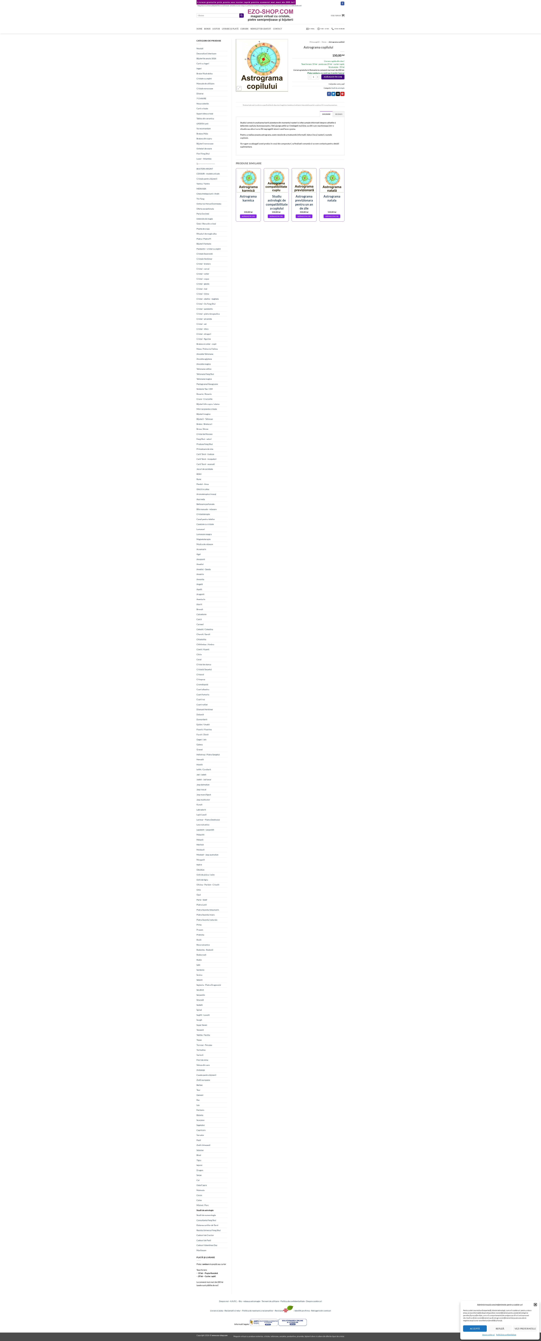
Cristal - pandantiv (205, 309)
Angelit (200, 584)
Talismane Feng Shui (205, 374)
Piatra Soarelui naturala (207, 920)
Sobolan (200, 1150)
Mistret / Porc (203, 1205)
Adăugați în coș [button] (248, 216)
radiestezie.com (296, 5)
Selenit (199, 980)
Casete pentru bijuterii (206, 1075)
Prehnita (200, 935)
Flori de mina (202, 1060)
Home (199, 29)
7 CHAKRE (201, 98)
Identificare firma (302, 1310)
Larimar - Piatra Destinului (208, 819)
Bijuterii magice (203, 414)
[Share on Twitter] (333, 94)
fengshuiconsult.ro (268, 5)
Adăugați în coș (333, 77)
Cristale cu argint (204, 78)
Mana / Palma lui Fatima (207, 349)
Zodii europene (203, 1080)
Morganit (201, 860)
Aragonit (200, 594)
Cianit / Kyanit (203, 649)
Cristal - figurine (204, 339)
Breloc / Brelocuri (204, 424)
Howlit (200, 764)
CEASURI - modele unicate (208, 173)
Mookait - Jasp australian (207, 854)
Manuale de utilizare (205, 83)
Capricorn (201, 1130)
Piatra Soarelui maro (206, 915)
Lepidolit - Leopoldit (205, 829)
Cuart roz (201, 699)
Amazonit (201, 559)
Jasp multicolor (203, 799)
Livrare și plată (230, 29)
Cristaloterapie (203, 514)
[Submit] (241, 15)
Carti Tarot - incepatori (207, 459)
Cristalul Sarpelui (204, 669)
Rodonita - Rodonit (205, 950)
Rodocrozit (201, 955)
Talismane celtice (204, 369)
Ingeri (199, 68)
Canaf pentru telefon (206, 519)
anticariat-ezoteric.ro (254, 5)
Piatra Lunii (202, 904)
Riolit (199, 940)
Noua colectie (203, 103)
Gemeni (200, 1095)
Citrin (199, 654)
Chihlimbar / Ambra (205, 644)
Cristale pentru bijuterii (207, 179)
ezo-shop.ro (242, 5)
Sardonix (200, 970)
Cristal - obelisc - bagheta (208, 299)
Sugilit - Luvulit (203, 1015)
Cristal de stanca (204, 664)
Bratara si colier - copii (206, 344)
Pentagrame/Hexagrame (207, 384)
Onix (199, 890)
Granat (200, 749)
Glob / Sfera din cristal (206, 223)
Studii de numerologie (206, 1215)
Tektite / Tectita (203, 1035)
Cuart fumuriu (203, 694)
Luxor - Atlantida (204, 158)
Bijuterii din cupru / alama (208, 404)
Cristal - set (202, 324)
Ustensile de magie (205, 219)
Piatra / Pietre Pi (204, 239)
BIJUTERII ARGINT (205, 169)
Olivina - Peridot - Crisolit (208, 884)
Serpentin (201, 995)
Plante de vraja (203, 229)
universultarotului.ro (283, 5)
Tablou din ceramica (205, 118)
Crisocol (200, 674)
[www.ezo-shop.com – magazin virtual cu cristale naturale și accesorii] (270, 15)
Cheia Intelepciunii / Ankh (208, 193)
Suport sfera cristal (205, 113)
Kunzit (199, 804)
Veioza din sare (203, 1065)
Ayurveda (201, 499)
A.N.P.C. (233, 1301)
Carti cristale (202, 108)
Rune (199, 479)
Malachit (200, 834)
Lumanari (201, 529)
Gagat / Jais (201, 739)
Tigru (199, 1160)
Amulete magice (204, 364)
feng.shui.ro (201, 5)
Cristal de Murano (204, 434)
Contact (277, 29)
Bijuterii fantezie (204, 244)
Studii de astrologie (205, 1210)
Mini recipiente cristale (207, 409)
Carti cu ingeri (203, 63)
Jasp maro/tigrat (204, 794)
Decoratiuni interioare (206, 53)
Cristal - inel (202, 289)
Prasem (200, 930)
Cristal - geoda (203, 284)
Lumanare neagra (204, 534)
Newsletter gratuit (260, 29)
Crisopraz (201, 679)
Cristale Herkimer (204, 259)
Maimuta (200, 1190)
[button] (535, 1304)
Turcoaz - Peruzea (204, 1045)
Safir (198, 965)
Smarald (200, 1000)
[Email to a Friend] (338, 94)
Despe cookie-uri (488, 1335)
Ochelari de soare (204, 148)
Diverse (200, 93)
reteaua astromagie (251, 1301)
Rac (198, 1100)
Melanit (200, 839)
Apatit (199, 589)
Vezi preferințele (525, 1328)
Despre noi (224, 1301)
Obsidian (200, 870)
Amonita (200, 579)
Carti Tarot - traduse (205, 454)
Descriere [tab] (326, 114)
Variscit (200, 1055)
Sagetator (201, 1125)
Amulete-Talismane (205, 354)
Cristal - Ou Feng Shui (206, 304)
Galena (200, 744)
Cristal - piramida (204, 319)
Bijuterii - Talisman (205, 419)
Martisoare (201, 1250)
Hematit (200, 759)
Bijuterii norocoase (205, 143)
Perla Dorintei (203, 213)
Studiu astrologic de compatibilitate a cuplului (277, 202)
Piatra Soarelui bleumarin (208, 910)
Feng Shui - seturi (204, 439)
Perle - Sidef (202, 900)
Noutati (200, 48)
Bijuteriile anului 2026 (206, 58)
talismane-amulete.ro (229, 5)
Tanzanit (200, 1030)
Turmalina (201, 1050)
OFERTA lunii (202, 123)
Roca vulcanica (203, 945)
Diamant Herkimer (205, 709)
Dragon (200, 1170)
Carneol (200, 624)
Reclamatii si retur (233, 1310)
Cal (198, 1180)
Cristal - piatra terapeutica (208, 314)
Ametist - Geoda (204, 569)
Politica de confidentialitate (293, 1301)
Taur (198, 1090)
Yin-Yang (200, 199)
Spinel (199, 1010)
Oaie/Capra (202, 1185)
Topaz (199, 1040)
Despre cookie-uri (314, 1301)
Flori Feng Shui (203, 153)
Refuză (500, 1328)
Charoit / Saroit (203, 634)
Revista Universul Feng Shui (209, 1230)
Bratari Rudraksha (204, 73)
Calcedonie (201, 614)
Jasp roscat (201, 789)
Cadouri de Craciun (205, 1235)
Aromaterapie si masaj (206, 494)
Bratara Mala (202, 133)
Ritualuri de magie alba (207, 234)
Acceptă (475, 1328)
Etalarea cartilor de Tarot (207, 1225)
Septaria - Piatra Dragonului (209, 985)
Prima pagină (314, 42)
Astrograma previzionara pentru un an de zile (304, 202)
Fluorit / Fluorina (204, 729)
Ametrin (200, 574)
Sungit (199, 1020)
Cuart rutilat (202, 704)
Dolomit (200, 714)
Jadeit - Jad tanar (204, 779)
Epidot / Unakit (203, 724)
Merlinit (200, 844)
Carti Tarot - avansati (206, 464)
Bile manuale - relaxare (207, 509)
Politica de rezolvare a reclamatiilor (257, 1310)
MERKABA (201, 189)
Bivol (199, 1155)
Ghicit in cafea (203, 489)
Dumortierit (202, 719)
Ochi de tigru (202, 880)
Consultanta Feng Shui (206, 1220)
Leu (198, 1105)
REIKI (199, 474)
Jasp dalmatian (203, 784)
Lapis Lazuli (202, 814)
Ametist (200, 564)
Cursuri (244, 29)
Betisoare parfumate (205, 504)
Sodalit (200, 1005)
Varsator (200, 1135)
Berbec (200, 1085)
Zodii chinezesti (203, 1145)
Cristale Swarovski (205, 254)
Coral (199, 659)
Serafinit (200, 990)
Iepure (199, 1165)
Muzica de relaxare (205, 544)
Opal (199, 894)
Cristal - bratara (203, 264)
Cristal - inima (203, 294)
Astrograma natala (331, 198)
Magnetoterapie (203, 539)
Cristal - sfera (202, 329)
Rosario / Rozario (204, 394)
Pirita (199, 925)
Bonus (207, 29)
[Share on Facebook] (329, 94)
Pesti (199, 1140)
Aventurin (201, 599)
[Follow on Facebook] (342, 3)
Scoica (199, 975)
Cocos (199, 1195)
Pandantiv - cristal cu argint (209, 249)
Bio (240, 1301)
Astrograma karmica (248, 198)
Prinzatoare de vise (205, 449)
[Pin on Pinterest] (342, 94)
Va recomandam (204, 128)
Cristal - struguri (204, 334)
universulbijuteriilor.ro (213, 5)
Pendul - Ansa (203, 484)
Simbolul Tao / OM (205, 389)
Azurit (199, 604)
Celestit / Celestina (205, 629)
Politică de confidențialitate (506, 1335)
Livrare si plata (216, 1310)
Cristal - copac (203, 279)
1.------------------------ (206, 163)
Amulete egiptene (204, 359)
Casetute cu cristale (205, 524)
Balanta (200, 1115)
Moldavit (200, 850)
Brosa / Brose (202, 429)
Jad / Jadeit (201, 774)
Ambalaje (201, 1070)
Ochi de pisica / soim (206, 874)
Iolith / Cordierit (204, 769)
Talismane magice (204, 379)
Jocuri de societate (205, 469)
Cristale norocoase (205, 88)
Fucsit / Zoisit (203, 734)
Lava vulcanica (203, 824)
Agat (199, 554)
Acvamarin (201, 549)
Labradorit (201, 809)
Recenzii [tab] (338, 114)
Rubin (199, 960)
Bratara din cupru (204, 138)
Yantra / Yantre (203, 183)
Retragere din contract (321, 1310)
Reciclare (279, 1310)
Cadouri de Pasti (204, 1240)
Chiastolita (201, 639)
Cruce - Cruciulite (204, 399)
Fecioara (200, 1110)
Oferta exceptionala (205, 209)
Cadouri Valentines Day (207, 1245)
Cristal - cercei (203, 269)
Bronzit (200, 609)
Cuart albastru (203, 689)
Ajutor (216, 29)
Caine (199, 1200)
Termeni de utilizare (270, 1301)
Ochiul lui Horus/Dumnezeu (209, 203)
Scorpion (200, 1120)
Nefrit (199, 864)
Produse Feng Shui (205, 444)
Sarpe (199, 1175)
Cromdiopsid (202, 684)
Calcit (199, 619)
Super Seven (202, 1025)
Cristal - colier (203, 274)
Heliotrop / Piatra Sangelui (208, 754)
